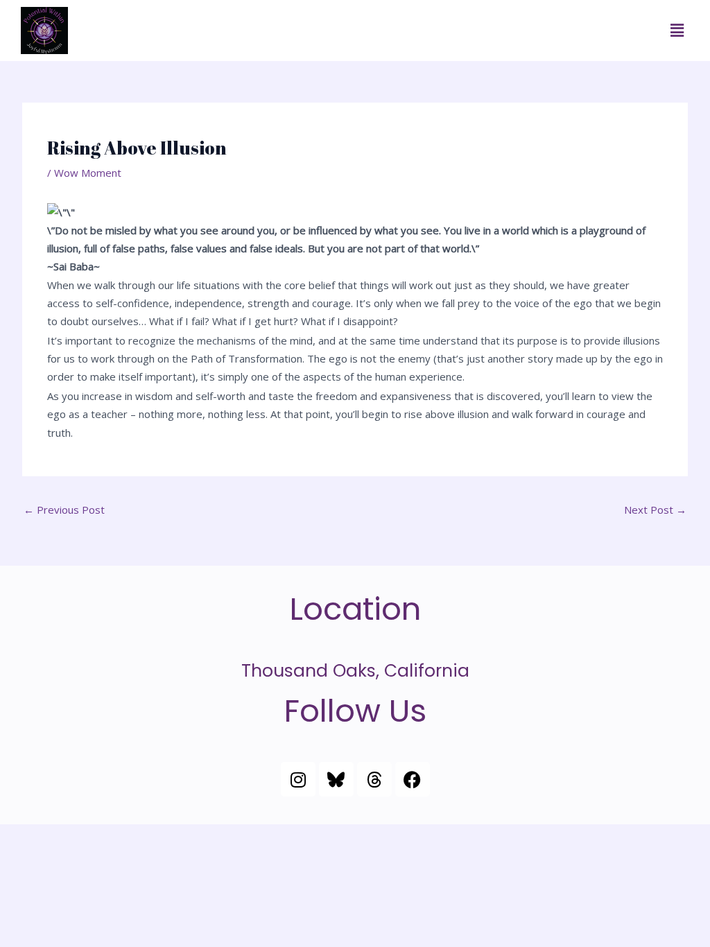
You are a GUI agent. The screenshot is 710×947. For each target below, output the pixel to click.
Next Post (655, 509)
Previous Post (64, 509)
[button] (677, 30)
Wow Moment (87, 173)
